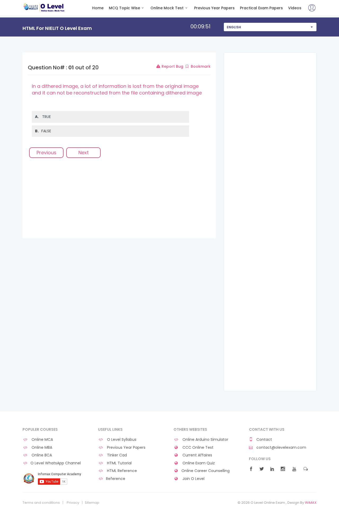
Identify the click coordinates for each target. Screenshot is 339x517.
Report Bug (171, 66)
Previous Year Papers (214, 8)
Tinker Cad (116, 455)
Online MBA (41, 447)
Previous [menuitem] (46, 152)
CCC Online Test (197, 447)
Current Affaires (196, 455)
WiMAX (310, 502)
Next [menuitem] (83, 152)
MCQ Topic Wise (124, 8)
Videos (294, 8)
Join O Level (192, 478)
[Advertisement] (119, 201)
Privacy (73, 502)
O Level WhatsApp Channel (55, 463)
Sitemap (92, 502)
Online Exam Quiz (198, 463)
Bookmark (200, 66)
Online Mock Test (167, 8)
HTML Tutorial (119, 463)
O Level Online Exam (44, 7)
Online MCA (41, 439)
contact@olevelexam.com (280, 447)
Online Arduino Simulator (204, 439)
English (234, 27)
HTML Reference (121, 470)
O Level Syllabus (121, 439)
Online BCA (41, 455)
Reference (115, 478)
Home (98, 8)
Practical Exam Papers (261, 8)
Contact (263, 439)
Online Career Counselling (205, 470)
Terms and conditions (41, 502)
